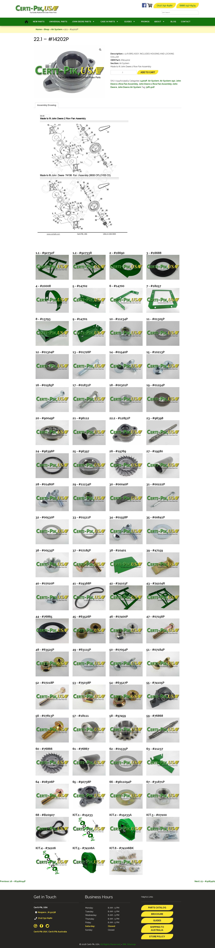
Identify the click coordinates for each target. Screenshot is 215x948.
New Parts (39, 22)
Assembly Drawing (46, 105)
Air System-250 (167, 81)
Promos (145, 22)
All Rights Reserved (110, 944)
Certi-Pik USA (40, 931)
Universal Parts (58, 22)
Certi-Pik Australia (58, 931)
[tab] (46, 105)
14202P (143, 81)
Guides (128, 22)
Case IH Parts (108, 22)
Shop (46, 29)
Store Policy (157, 936)
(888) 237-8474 (188, 5)
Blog (173, 22)
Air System (56, 29)
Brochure (157, 914)
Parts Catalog (157, 907)
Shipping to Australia (157, 928)
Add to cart (148, 72)
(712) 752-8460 (164, 5)
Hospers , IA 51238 (46, 912)
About (157, 22)
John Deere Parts (81, 22)
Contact (185, 22)
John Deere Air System (129, 87)
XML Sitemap (129, 944)
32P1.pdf (150, 87)
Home (39, 29)
